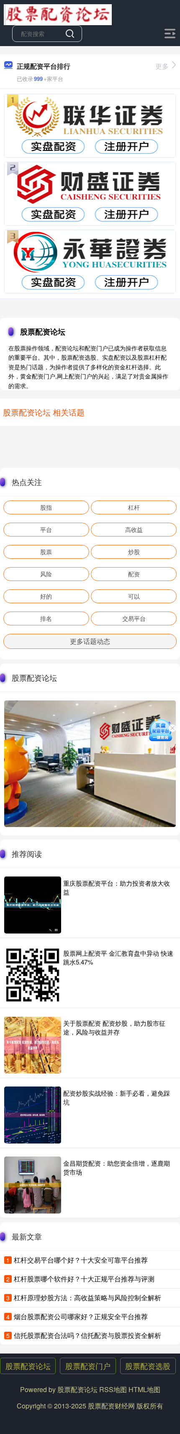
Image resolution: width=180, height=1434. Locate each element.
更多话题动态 (90, 641)
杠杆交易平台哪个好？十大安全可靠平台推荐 (81, 1260)
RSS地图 (113, 1389)
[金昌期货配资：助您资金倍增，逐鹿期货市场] (32, 1185)
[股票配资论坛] (58, 14)
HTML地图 (144, 1389)
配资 (134, 574)
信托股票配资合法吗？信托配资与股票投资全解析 (87, 1335)
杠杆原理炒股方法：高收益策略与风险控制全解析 (87, 1297)
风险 (46, 574)
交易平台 (134, 618)
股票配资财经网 (111, 1406)
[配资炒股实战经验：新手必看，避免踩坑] (32, 1115)
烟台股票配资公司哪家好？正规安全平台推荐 (81, 1316)
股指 (46, 507)
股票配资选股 (147, 1365)
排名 (46, 618)
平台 (46, 529)
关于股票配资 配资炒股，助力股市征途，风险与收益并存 (114, 1027)
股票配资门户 (88, 1365)
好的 (46, 596)
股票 (46, 551)
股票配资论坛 (28, 1365)
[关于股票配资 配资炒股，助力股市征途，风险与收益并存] (32, 1045)
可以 (134, 596)
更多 (162, 66)
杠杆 (134, 507)
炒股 (134, 551)
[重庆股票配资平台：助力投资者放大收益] (32, 905)
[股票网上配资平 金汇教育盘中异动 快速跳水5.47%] (32, 975)
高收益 (134, 529)
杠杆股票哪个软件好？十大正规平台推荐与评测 (84, 1279)
